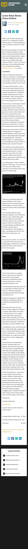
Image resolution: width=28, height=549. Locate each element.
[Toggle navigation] (26, 4)
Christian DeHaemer (19, 22)
